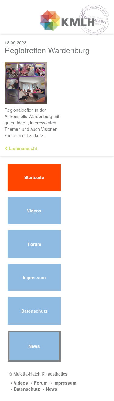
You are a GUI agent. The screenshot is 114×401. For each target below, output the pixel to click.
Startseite (34, 177)
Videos (34, 211)
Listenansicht (22, 148)
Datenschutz (34, 311)
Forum (34, 244)
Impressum (34, 277)
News (34, 346)
